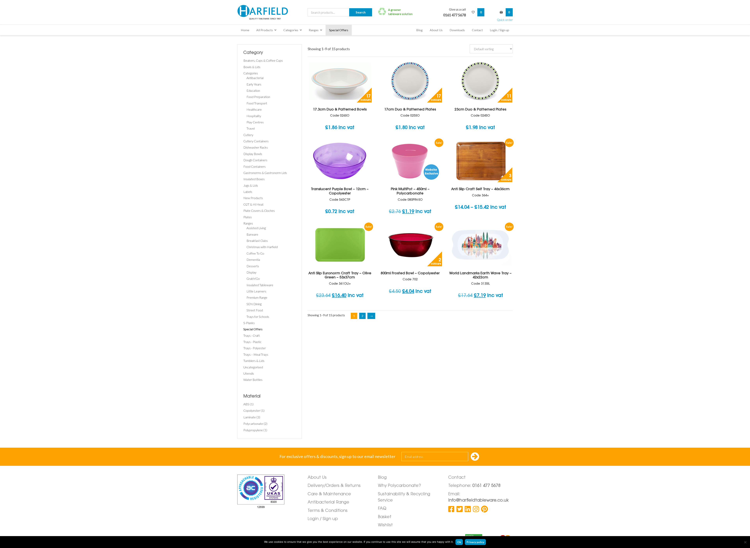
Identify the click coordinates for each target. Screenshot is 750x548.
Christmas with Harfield (262, 247)
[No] (745, 542)
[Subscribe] (475, 457)
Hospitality (253, 116)
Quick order (505, 19)
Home (245, 30)
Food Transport (256, 103)
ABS (246, 404)
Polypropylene (253, 430)
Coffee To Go (255, 253)
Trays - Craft (251, 335)
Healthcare (254, 109)
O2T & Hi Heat (253, 204)
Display (251, 272)
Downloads (457, 30)
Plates (247, 217)
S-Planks (249, 323)
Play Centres (255, 122)
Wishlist (385, 525)
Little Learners (256, 291)
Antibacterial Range (328, 502)
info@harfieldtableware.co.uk (478, 500)
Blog (419, 30)
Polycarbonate (253, 423)
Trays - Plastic (252, 342)
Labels (247, 191)
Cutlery (248, 135)
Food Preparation (258, 97)
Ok (459, 542)
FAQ (382, 509)
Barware (252, 234)
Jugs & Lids (250, 185)
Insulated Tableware (259, 285)
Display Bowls (252, 154)
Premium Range (256, 297)
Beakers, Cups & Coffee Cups (263, 60)
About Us (436, 30)
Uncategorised (253, 367)
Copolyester (251, 410)
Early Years (253, 84)
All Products (264, 30)
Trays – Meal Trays (255, 354)
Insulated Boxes (254, 179)
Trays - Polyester (254, 348)
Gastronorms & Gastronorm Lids (265, 173)
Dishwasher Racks (255, 147)
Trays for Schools (257, 316)
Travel (250, 128)
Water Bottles (252, 379)
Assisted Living (256, 228)
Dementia (253, 259)
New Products (253, 198)
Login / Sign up (499, 30)
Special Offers (338, 30)
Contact (477, 30)
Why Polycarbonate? (399, 486)
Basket (384, 517)
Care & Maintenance (329, 494)
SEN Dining (254, 304)
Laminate (249, 417)
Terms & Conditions (327, 511)
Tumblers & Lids (253, 361)
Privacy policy (475, 542)
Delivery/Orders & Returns (334, 486)
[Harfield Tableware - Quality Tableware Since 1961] (262, 12)
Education (253, 90)
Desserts (252, 266)
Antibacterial (254, 78)
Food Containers (254, 166)
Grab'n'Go (253, 278)
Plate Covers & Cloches (259, 210)
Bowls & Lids (251, 67)
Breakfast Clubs (257, 240)
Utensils (248, 373)
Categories (290, 30)
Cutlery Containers (256, 141)
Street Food (254, 310)
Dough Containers (255, 160)
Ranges (314, 30)
